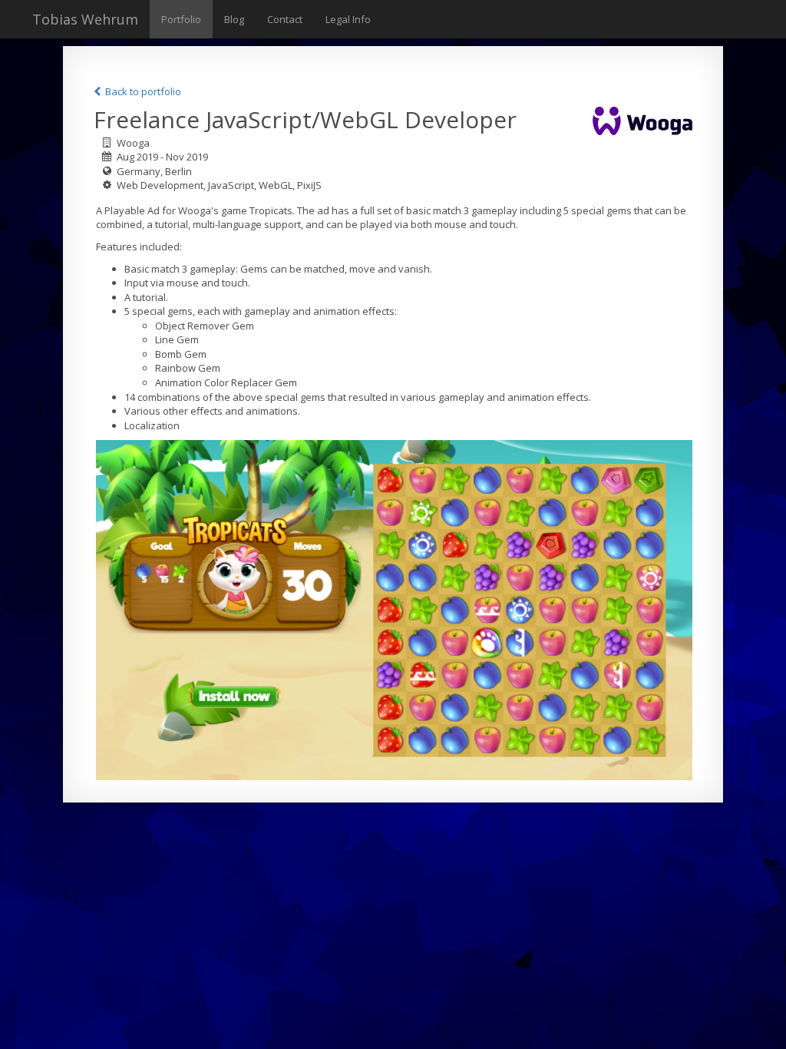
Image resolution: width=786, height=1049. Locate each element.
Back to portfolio (142, 91)
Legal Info (348, 19)
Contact (284, 19)
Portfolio (181, 19)
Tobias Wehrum (85, 19)
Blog (234, 19)
